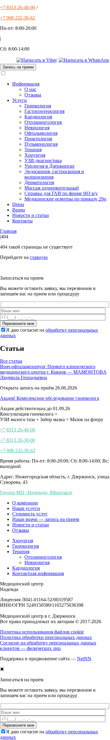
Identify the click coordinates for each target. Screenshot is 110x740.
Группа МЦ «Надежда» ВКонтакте (36, 492)
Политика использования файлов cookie (42, 631)
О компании (25, 502)
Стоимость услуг (30, 513)
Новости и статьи (30, 215)
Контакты (22, 220)
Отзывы (32, 94)
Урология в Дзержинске (49, 166)
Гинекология (37, 105)
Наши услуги (26, 508)
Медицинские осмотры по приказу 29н (65, 198)
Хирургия (34, 155)
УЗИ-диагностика (43, 160)
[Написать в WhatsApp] (84, 60)
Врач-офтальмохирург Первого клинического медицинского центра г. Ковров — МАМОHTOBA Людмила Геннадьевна (53, 372)
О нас (30, 89)
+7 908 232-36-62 (17, 17)
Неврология (37, 127)
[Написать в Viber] (36, 60)
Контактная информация (38, 573)
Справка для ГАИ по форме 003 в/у (61, 193)
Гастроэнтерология (44, 111)
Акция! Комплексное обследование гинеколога (49, 398)
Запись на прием (18, 67)
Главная (8, 231)
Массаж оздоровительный (51, 187)
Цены (18, 204)
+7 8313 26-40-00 (17, 7)
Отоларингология (43, 122)
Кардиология (38, 116)
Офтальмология (40, 133)
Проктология (38, 138)
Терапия (33, 149)
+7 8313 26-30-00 (17, 440)
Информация (25, 83)
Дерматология (39, 182)
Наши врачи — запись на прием (45, 519)
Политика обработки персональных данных (46, 637)
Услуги (19, 100)
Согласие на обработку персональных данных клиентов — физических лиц (48, 645)
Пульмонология (40, 144)
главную (39, 257)
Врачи (18, 209)
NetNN (84, 658)
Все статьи (11, 361)
